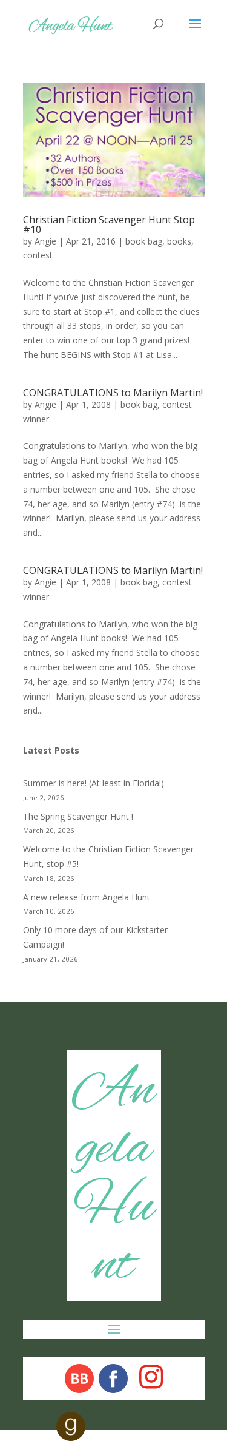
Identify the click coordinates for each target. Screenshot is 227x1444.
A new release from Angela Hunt (86, 897)
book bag (143, 241)
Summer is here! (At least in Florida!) (93, 783)
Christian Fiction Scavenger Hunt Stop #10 (109, 224)
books (179, 241)
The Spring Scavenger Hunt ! (78, 816)
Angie (45, 241)
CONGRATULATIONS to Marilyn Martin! (113, 392)
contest (38, 255)
